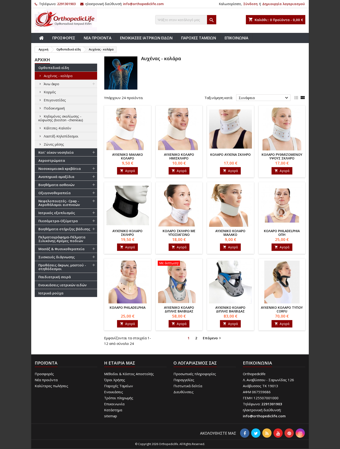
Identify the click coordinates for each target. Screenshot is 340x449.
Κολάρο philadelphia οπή (282, 233)
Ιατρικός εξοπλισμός (56, 212)
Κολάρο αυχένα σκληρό (230, 154)
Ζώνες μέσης (54, 144)
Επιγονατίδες (55, 100)
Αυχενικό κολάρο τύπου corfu (282, 309)
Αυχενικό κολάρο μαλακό (230, 233)
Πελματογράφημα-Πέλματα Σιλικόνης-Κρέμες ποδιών (61, 239)
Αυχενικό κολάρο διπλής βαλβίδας (179, 309)
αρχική (42, 59)
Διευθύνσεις (183, 392)
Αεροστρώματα (51, 160)
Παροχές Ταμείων (118, 386)
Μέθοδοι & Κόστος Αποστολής (129, 373)
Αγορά (127, 170)
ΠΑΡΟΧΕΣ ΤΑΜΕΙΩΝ (198, 38)
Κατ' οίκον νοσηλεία (56, 152)
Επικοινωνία (114, 404)
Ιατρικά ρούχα (50, 293)
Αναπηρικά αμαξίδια (56, 176)
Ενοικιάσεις (113, 392)
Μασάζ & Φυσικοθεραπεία (61, 248)
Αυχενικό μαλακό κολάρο (127, 156)
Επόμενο (212, 338)
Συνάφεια (264, 98)
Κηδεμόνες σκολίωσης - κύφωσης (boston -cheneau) (60, 118)
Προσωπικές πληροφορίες (194, 373)
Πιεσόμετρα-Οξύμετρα (58, 220)
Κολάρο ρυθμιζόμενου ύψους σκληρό (282, 156)
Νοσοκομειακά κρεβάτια (59, 168)
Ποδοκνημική (54, 108)
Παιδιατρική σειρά (54, 276)
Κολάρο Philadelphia (127, 307)
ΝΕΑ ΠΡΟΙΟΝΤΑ (97, 38)
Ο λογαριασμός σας (195, 363)
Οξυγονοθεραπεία (54, 192)
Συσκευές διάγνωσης (56, 257)
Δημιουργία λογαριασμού (283, 4)
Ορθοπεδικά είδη (53, 67)
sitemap (110, 416)
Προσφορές (44, 373)
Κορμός (50, 92)
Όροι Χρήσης (114, 379)
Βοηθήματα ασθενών (56, 184)
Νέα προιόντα (46, 379)
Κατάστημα (113, 410)
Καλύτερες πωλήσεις (51, 386)
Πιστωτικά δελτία (187, 386)
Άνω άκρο (51, 83)
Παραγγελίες (183, 379)
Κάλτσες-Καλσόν (57, 128)
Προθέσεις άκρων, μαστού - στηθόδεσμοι (62, 267)
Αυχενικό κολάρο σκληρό (127, 233)
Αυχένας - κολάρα (58, 75)
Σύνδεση (250, 4)
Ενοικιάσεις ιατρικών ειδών (62, 285)
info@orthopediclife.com (143, 4)
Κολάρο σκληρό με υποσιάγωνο (179, 233)
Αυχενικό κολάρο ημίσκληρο (179, 156)
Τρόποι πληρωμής (118, 398)
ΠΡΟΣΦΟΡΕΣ (63, 38)
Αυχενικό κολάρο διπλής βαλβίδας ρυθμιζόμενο (230, 311)
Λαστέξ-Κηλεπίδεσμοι (61, 136)
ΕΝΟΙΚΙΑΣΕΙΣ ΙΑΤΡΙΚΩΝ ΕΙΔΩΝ (146, 38)
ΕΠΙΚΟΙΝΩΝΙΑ (236, 38)
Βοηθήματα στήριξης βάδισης (64, 229)
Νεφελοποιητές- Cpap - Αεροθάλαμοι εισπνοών (59, 203)
